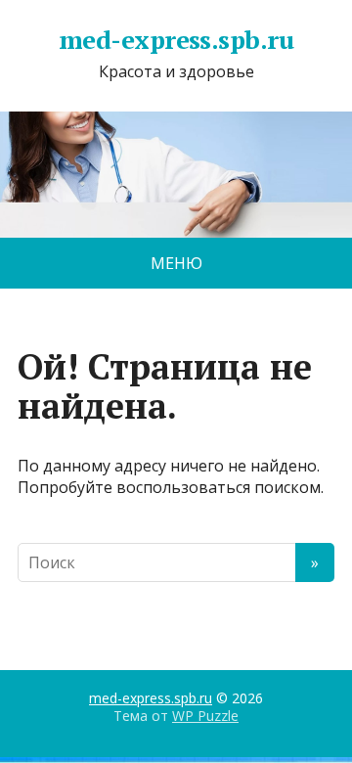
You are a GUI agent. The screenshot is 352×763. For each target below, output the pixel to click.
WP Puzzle (205, 715)
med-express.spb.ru (176, 40)
